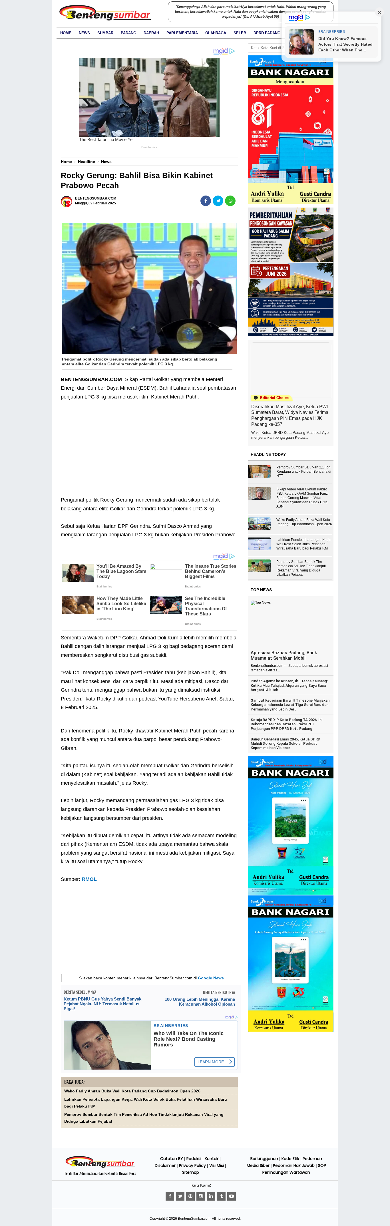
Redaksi (193, 1158)
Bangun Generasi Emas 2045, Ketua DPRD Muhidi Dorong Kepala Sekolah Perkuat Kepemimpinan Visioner (285, 743)
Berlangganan (264, 1158)
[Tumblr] (221, 1196)
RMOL (89, 879)
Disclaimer (165, 1165)
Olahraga (215, 33)
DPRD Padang (267, 33)
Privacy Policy (192, 1165)
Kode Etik (290, 1158)
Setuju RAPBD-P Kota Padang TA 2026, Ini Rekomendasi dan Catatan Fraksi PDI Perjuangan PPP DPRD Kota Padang (286, 724)
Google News (211, 978)
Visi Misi (216, 1165)
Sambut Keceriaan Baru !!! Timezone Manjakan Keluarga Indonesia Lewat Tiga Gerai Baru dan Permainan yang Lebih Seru (290, 704)
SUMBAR (105, 33)
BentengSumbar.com (194, 1219)
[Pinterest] (190, 1196)
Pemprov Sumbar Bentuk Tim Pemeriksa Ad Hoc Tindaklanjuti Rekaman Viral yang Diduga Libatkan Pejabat (301, 568)
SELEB (240, 33)
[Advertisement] (149, 453)
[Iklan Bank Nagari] (290, 893)
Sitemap (190, 1172)
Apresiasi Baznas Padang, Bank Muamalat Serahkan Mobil (284, 655)
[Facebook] (170, 1196)
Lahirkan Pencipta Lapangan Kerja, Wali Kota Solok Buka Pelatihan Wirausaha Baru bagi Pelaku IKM (303, 544)
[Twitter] (180, 1196)
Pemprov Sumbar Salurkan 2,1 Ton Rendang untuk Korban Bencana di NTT (303, 471)
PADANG (128, 33)
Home (65, 33)
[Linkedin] (211, 1196)
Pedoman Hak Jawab (294, 1165)
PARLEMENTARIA (182, 33)
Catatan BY (171, 1158)
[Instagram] (200, 1196)
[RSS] (231, 1196)
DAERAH (151, 33)
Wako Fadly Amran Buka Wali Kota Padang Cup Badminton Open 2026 (132, 1091)
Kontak (211, 1158)
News (84, 33)
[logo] (100, 1167)
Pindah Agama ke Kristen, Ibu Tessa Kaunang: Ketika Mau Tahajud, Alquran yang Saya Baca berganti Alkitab (289, 685)
